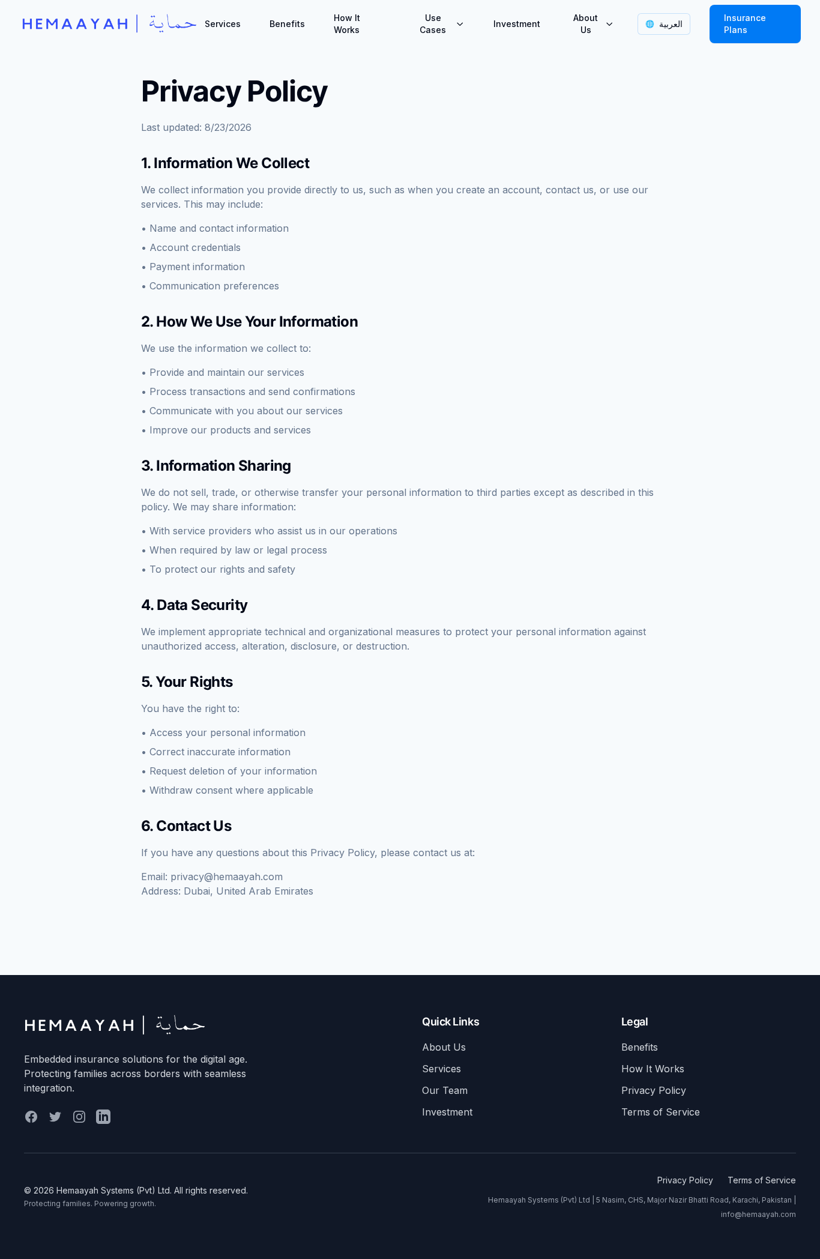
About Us (585, 24)
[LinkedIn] (103, 1117)
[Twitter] (55, 1117)
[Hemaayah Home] (109, 24)
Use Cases (433, 24)
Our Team (445, 1090)
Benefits (287, 24)
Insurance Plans (745, 24)
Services (223, 24)
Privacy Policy (653, 1090)
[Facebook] (31, 1117)
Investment (516, 24)
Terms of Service (660, 1112)
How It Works (347, 24)
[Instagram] (79, 1117)
